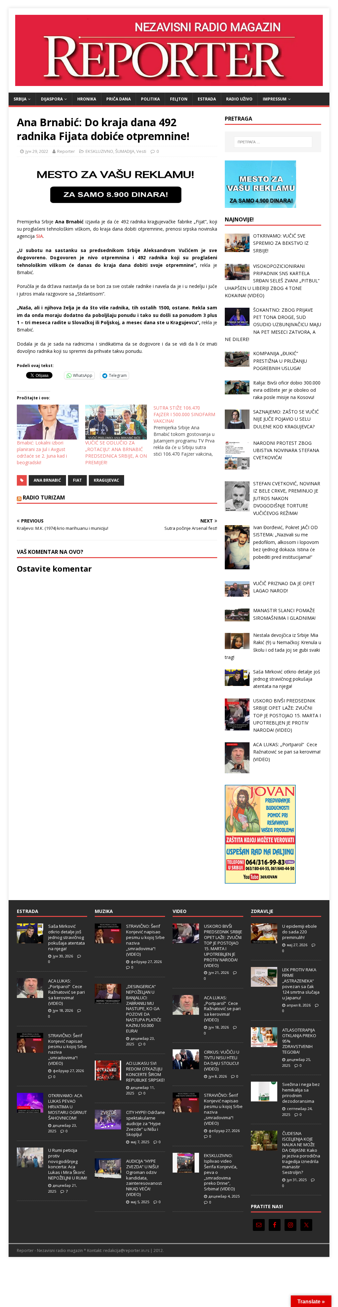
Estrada (207, 99)
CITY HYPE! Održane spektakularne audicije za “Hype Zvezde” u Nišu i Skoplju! (145, 1123)
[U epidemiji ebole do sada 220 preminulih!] (264, 940)
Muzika (104, 911)
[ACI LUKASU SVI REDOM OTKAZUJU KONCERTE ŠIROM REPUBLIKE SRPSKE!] (108, 1077)
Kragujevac (106, 480)
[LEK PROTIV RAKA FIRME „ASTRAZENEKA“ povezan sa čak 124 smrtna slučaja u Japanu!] (264, 983)
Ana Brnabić (47, 480)
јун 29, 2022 (36, 151)
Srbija (20, 99)
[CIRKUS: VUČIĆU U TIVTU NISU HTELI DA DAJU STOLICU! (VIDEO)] (186, 1066)
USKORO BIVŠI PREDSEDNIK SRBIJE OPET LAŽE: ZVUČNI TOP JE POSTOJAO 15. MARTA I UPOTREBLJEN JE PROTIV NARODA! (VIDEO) (223, 945)
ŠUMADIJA (124, 151)
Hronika (86, 99)
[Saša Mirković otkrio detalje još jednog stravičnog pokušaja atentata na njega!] (30, 940)
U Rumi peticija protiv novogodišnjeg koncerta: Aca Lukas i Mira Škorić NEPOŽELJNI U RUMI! (67, 1164)
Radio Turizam (44, 497)
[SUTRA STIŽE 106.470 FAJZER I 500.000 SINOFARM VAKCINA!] (187, 431)
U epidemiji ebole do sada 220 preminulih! (299, 931)
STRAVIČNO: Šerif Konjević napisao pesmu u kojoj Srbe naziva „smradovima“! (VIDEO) (67, 1049)
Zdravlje (262, 911)
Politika (150, 99)
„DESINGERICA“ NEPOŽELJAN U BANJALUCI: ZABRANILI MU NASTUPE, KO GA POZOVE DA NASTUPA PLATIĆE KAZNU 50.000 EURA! (143, 1008)
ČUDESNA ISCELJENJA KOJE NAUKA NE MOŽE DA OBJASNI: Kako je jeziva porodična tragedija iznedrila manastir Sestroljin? (301, 1152)
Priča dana (118, 99)
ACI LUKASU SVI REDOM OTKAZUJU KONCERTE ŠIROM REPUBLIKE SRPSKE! (145, 1071)
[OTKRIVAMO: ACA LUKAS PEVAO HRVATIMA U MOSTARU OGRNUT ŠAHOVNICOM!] (30, 1109)
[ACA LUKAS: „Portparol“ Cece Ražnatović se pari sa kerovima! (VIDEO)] (30, 994)
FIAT (77, 480)
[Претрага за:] (273, 142)
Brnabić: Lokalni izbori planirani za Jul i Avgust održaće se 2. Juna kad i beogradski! (42, 453)
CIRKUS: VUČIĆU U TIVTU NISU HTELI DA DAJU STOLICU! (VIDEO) (221, 1060)
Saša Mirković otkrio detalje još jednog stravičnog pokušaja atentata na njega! (66, 937)
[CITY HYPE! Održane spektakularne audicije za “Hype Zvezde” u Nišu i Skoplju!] (108, 1126)
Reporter (66, 151)
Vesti (141, 151)
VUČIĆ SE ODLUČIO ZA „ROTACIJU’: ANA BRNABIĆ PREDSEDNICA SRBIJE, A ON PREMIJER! (116, 453)
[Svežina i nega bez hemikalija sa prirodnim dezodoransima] (264, 1098)
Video (179, 911)
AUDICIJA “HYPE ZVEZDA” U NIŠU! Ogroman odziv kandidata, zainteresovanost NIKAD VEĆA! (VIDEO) (144, 1177)
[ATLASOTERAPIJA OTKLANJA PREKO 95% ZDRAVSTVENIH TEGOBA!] (264, 1043)
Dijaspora (52, 99)
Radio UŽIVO (239, 99)
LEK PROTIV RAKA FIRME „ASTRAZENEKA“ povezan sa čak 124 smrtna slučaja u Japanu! (301, 983)
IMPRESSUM (275, 99)
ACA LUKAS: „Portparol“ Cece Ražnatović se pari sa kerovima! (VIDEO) (66, 992)
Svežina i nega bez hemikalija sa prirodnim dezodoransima (301, 1092)
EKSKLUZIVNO (99, 151)
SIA (39, 236)
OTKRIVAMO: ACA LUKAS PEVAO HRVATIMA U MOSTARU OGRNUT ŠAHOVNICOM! (67, 1107)
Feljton (178, 99)
